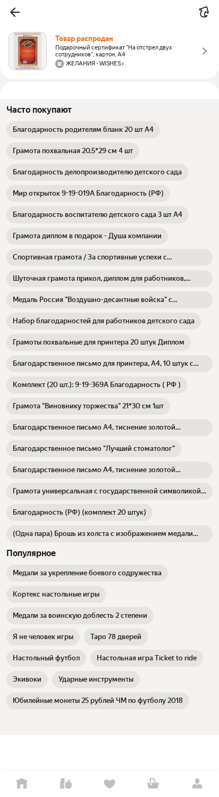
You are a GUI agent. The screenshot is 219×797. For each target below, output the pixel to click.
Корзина (153, 784)
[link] (83, 129)
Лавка (65, 784)
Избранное (109, 784)
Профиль (197, 784)
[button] (15, 12)
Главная (22, 784)
